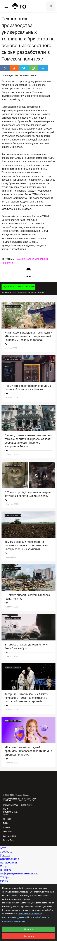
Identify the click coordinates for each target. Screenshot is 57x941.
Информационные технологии (19, 873)
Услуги (4, 880)
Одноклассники (9, 836)
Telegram (7, 819)
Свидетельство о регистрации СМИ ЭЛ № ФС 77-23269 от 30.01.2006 (19, 800)
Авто (3, 847)
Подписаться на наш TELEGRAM (18, 286)
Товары (5, 877)
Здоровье (6, 851)
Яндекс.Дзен (8, 840)
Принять (28, 929)
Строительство (9, 858)
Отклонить (28, 936)
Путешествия (8, 862)
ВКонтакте (7, 832)
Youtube (6, 828)
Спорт (4, 866)
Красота (5, 855)
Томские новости (25, 259)
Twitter (5, 823)
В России (6, 869)
